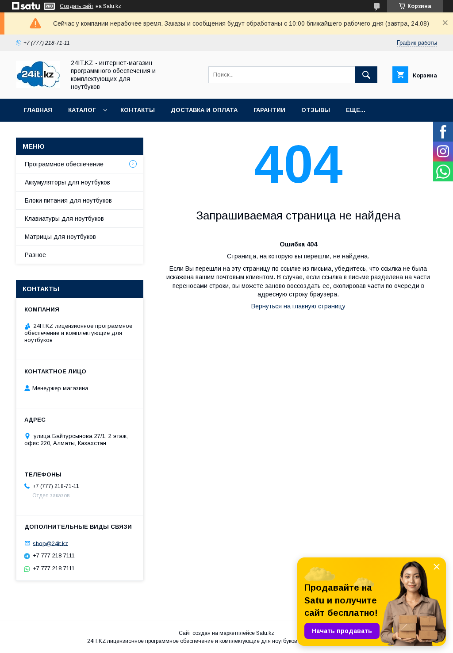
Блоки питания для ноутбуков (68, 200)
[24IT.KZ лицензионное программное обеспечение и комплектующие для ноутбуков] (38, 85)
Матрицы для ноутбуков (60, 236)
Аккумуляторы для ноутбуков (67, 182)
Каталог (82, 110)
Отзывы (315, 110)
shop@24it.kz (50, 543)
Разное (35, 254)
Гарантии (269, 110)
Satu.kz (265, 633)
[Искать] (366, 74)
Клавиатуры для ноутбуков (64, 218)
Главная (38, 110)
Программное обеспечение (64, 164)
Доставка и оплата (204, 110)
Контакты (137, 110)
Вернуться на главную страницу (298, 306)
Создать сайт (76, 6)
